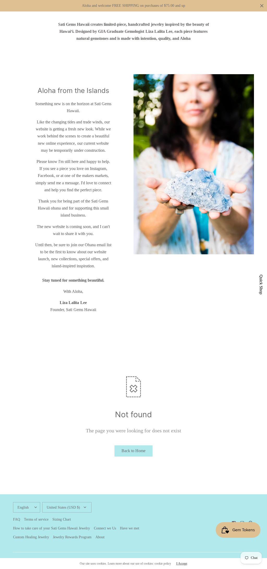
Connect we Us (105, 528)
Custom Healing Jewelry (31, 537)
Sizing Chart (61, 519)
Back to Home (133, 450)
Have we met (129, 528)
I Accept (181, 563)
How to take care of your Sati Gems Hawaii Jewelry (51, 528)
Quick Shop (261, 284)
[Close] (262, 6)
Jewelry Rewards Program (72, 537)
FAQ (16, 519)
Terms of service (36, 519)
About (100, 537)
